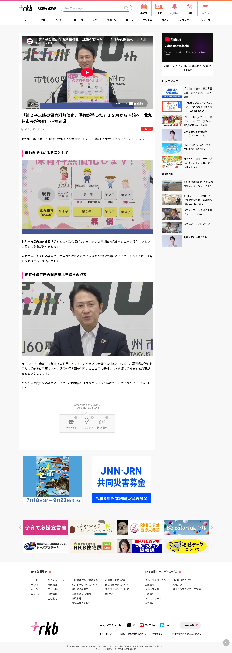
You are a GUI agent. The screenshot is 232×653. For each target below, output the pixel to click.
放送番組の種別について (85, 584)
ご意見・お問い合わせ (117, 580)
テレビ (25, 20)
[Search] (126, 8)
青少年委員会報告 (81, 603)
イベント (59, 20)
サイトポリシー (107, 633)
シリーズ (205, 20)
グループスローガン (155, 580)
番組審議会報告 (80, 589)
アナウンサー (184, 20)
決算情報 (149, 603)
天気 (95, 20)
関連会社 (110, 593)
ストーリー (54, 589)
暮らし (129, 20)
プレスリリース (153, 598)
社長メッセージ (56, 580)
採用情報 (52, 593)
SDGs (165, 20)
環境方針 (76, 598)
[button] (20, 528)
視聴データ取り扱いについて (133, 633)
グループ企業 (152, 589)
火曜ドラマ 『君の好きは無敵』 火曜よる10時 (187, 68)
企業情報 (149, 584)
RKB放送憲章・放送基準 (85, 580)
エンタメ (147, 20)
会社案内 (52, 598)
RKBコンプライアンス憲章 (186, 589)
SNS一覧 (189, 625)
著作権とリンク (159, 633)
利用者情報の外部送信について (186, 633)
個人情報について (181, 580)
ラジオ (42, 20)
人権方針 (177, 584)
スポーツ (112, 20)
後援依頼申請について (117, 584)
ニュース (78, 20)
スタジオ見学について (117, 589)
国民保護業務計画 (81, 593)
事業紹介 (52, 584)
